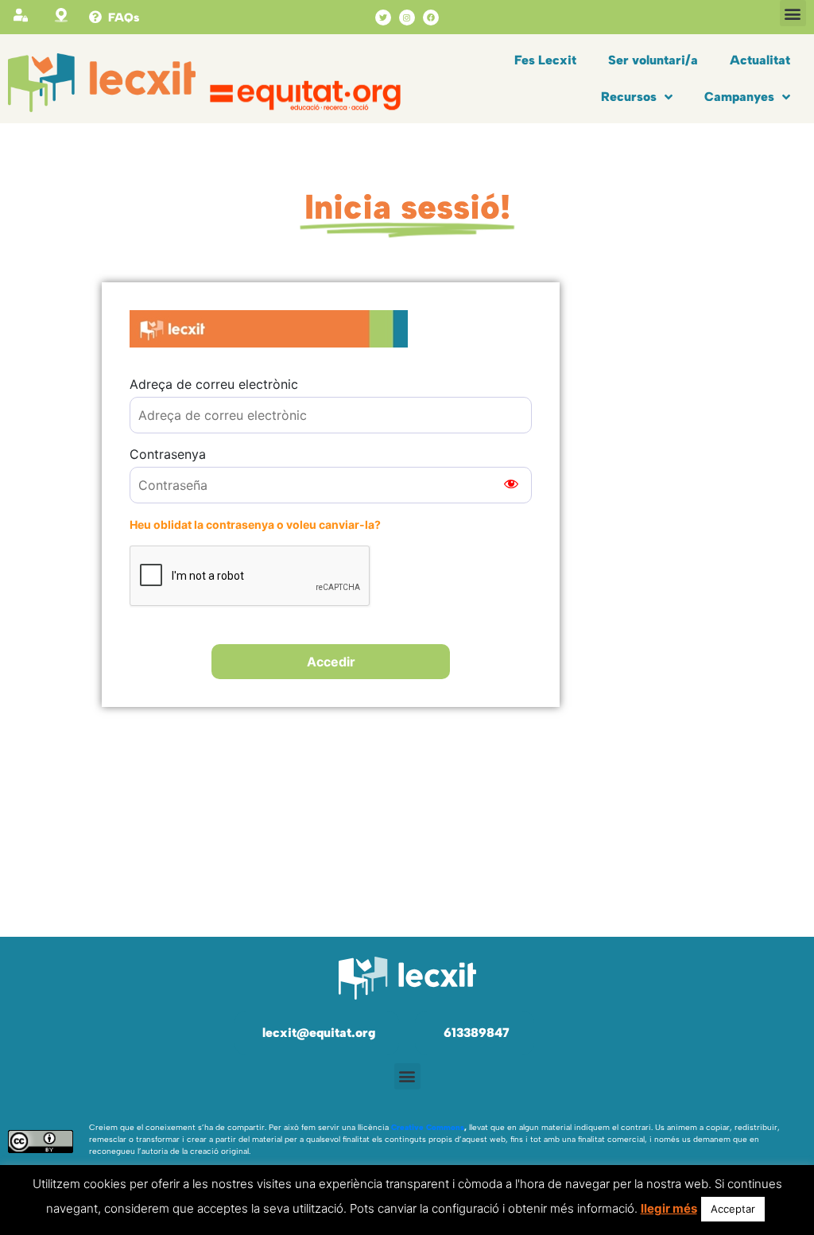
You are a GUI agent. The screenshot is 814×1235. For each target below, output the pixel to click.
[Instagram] (407, 17)
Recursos (629, 96)
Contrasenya (168, 454)
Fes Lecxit (545, 60)
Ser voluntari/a (653, 60)
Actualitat (760, 60)
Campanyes (739, 96)
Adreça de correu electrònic (214, 384)
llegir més (669, 1208)
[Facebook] (431, 17)
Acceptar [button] (733, 1208)
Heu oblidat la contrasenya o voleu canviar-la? (255, 524)
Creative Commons (427, 1127)
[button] (793, 13)
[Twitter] (383, 17)
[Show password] (511, 485)
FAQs (123, 17)
